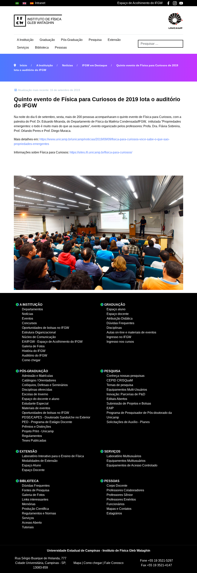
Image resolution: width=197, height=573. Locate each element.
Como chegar (93, 563)
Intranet (40, 3)
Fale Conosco (114, 563)
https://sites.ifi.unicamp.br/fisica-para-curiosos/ (101, 152)
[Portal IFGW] (38, 21)
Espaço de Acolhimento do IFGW (140, 3)
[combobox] (160, 44)
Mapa (77, 563)
